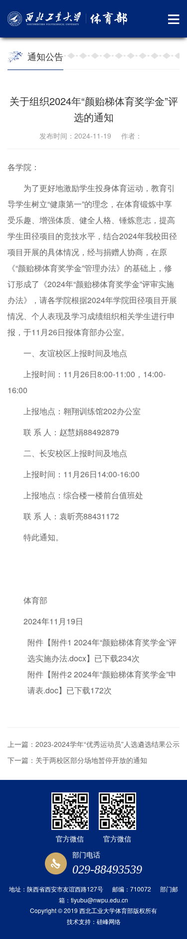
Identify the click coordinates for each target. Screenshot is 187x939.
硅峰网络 (109, 921)
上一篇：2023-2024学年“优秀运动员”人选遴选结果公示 (93, 744)
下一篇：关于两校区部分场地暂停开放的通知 (77, 760)
